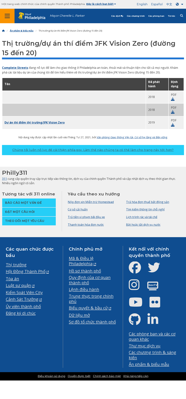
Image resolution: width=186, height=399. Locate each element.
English (142, 4)
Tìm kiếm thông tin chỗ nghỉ (145, 209)
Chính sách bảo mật (107, 376)
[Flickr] (157, 305)
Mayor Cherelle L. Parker (67, 15)
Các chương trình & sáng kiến (152, 354)
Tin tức (171, 16)
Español (157, 4)
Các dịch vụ (117, 16)
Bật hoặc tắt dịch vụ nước (143, 225)
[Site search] (181, 15)
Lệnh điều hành (84, 289)
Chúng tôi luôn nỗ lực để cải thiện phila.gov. (93, 150)
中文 (169, 4)
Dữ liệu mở (79, 315)
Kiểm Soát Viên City (24, 292)
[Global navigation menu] (7, 16)
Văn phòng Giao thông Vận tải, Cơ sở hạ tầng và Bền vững (132, 137)
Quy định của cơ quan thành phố (90, 280)
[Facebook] (138, 270)
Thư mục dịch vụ (144, 346)
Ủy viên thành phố (23, 306)
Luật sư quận (18, 285)
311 (4, 179)
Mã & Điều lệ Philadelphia (81, 260)
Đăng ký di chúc (21, 313)
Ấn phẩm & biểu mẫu (21, 30)
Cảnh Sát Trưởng (22, 299)
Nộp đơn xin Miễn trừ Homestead (91, 202)
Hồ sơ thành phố (85, 271)
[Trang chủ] (3, 30)
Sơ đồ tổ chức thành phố (92, 322)
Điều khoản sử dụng (51, 376)
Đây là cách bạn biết (100, 4)
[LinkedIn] (155, 322)
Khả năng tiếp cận (135, 376)
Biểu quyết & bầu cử (88, 308)
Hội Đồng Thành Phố (25, 271)
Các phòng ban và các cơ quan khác (152, 336)
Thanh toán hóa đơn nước (86, 225)
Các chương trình (136, 16)
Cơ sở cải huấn (78, 209)
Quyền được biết (79, 376)
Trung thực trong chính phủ (91, 298)
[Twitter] (157, 270)
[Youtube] (138, 305)
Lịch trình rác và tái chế (141, 217)
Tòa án (12, 278)
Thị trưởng (16, 264)
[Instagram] (137, 287)
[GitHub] (137, 322)
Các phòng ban (156, 16)
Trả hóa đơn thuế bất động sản (147, 202)
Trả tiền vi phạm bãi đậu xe (86, 217)
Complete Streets (15, 68)
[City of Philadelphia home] (33, 16)
